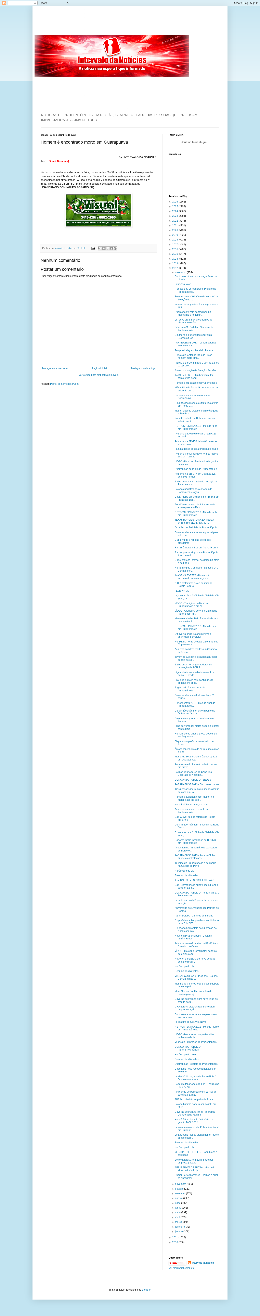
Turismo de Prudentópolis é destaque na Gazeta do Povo (195, 864)
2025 (175, 206)
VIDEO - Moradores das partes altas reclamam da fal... (194, 1036)
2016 (175, 249)
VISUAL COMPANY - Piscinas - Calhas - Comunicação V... (197, 977)
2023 (175, 215)
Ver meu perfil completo (182, 1268)
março (179, 1222)
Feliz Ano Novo (183, 284)
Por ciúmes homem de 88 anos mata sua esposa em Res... (195, 506)
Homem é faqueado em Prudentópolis (196, 382)
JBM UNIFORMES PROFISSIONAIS (194, 880)
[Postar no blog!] (104, 248)
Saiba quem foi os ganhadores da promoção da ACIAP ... (193, 666)
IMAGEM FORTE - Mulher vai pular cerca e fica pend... (194, 376)
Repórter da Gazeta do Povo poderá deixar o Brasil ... (195, 960)
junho (178, 1207)
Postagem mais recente (55, 368)
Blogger (146, 1289)
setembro (180, 1193)
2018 (175, 239)
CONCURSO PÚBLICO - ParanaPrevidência (188, 1048)
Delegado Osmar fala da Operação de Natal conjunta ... (196, 929)
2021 (175, 225)
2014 (175, 258)
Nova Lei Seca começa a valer (191, 804)
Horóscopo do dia (184, 870)
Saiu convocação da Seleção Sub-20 (195, 370)
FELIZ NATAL (182, 590)
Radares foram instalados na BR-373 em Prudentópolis (195, 841)
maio (178, 1212)
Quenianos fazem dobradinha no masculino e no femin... (193, 313)
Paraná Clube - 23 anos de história (194, 915)
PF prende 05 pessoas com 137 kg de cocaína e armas (196, 1093)
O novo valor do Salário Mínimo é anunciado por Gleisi (193, 635)
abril (178, 1217)
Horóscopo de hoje (185, 1054)
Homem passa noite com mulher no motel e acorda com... (194, 798)
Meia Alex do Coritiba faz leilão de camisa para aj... (193, 992)
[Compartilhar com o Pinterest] (115, 248)
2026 (175, 201)
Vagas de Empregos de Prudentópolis (196, 1042)
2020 (175, 230)
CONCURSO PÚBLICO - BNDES (193, 779)
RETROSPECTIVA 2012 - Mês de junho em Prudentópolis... (196, 514)
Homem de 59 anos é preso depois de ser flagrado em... (196, 735)
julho (178, 1203)
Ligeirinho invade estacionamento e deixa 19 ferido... (194, 674)
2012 (175, 268)
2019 (175, 235)
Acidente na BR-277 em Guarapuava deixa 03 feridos (195, 475)
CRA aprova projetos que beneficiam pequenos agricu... (195, 1008)
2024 (175, 211)
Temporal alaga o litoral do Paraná (194, 350)
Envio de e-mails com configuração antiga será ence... (194, 681)
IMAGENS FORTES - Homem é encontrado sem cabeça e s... (192, 577)
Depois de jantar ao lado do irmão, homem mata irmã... (194, 356)
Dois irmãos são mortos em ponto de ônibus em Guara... (195, 712)
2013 (175, 263)
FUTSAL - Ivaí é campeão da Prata (194, 1099)
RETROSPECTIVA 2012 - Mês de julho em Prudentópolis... (196, 427)
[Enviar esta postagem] (93, 248)
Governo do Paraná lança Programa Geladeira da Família (195, 1113)
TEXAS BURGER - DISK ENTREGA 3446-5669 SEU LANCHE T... (194, 521)
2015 (175, 253)
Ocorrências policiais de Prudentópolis (196, 469)
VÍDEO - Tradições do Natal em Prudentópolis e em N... (192, 605)
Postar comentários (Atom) (64, 383)
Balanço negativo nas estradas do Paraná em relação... (193, 490)
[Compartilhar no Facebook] (111, 248)
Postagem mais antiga (143, 368)
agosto (179, 1198)
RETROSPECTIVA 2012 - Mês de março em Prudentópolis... (197, 1028)
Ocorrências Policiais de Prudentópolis (196, 527)
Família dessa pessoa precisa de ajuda (196, 448)
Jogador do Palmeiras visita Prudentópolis (190, 689)
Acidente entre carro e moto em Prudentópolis (192, 810)
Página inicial (99, 368)
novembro (181, 1184)
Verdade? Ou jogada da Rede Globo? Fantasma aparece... (196, 1078)
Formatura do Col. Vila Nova (190, 1021)
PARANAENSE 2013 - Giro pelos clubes (197, 784)
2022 (175, 220)
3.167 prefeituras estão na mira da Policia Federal (193, 584)
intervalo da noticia (64, 248)
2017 (175, 244)
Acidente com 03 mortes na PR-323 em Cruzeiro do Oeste (196, 945)
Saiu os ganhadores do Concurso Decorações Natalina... (193, 773)
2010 (175, 1242)
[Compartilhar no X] (107, 248)
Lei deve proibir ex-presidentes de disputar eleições (193, 321)
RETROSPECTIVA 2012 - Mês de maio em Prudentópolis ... (196, 627)
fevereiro (180, 1226)
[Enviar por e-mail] (100, 248)
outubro (179, 1188)
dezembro (181, 272)
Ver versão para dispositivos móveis (98, 375)
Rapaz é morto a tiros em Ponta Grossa (196, 547)
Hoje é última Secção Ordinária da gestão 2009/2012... (194, 1121)
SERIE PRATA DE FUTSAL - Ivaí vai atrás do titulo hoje (194, 1169)
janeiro (179, 1231)
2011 (175, 1237)
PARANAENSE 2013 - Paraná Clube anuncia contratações (195, 857)
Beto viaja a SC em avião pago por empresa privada (194, 1161)
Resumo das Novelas (186, 875)
